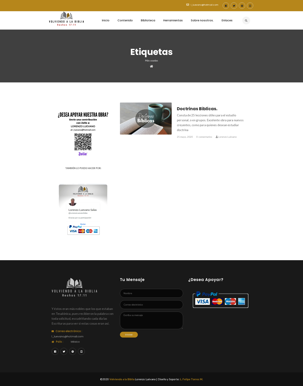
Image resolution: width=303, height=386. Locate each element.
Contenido (125, 20)
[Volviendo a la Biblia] (66, 18)
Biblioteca (148, 20)
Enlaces (227, 20)
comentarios (204, 136)
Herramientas (173, 20)
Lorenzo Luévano (227, 136)
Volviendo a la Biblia (121, 379)
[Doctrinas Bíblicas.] (146, 119)
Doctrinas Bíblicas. (197, 109)
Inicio (105, 20)
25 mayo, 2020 (185, 136)
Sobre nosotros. (202, 20)
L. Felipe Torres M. (191, 379)
